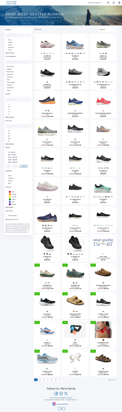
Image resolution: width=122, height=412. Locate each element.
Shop (99, 14)
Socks (8, 90)
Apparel (9, 69)
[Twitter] (65, 393)
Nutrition (10, 85)
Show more (9, 53)
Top (61, 409)
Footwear (10, 74)
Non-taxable (11, 82)
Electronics (10, 72)
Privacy (57, 398)
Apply (24, 166)
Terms (52, 398)
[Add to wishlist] (58, 35)
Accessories (10, 66)
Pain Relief (10, 88)
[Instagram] (61, 393)
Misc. (8, 80)
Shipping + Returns (66, 398)
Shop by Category (94, 3)
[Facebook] (56, 393)
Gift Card (10, 77)
